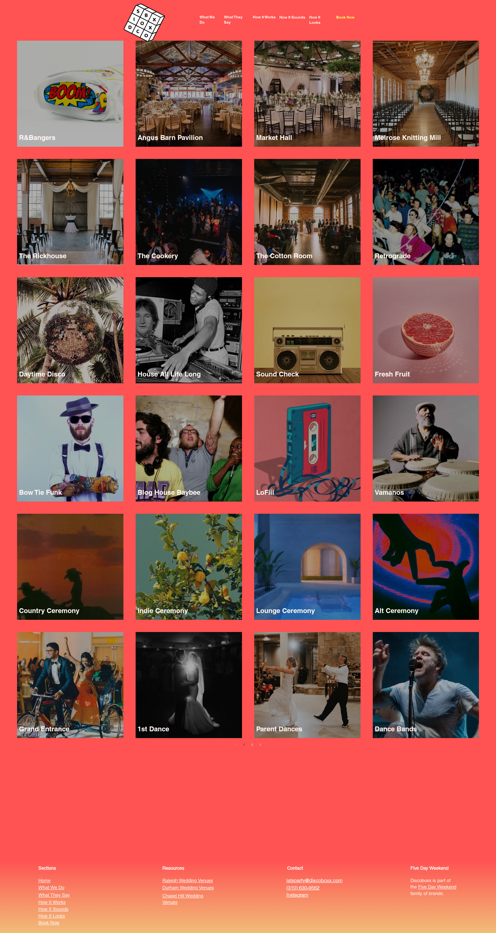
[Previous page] (235, 744)
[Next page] (260, 744)
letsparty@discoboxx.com (314, 880)
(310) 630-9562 (302, 888)
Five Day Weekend (437, 886)
